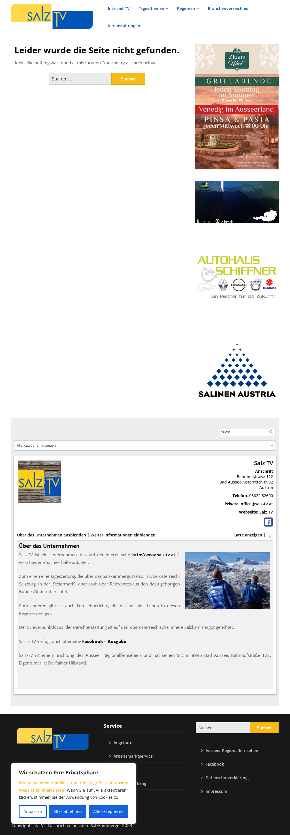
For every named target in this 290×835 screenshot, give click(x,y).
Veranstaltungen (124, 25)
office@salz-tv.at (257, 503)
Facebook (215, 764)
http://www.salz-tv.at (153, 554)
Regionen (186, 8)
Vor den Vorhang (130, 783)
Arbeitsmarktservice (133, 756)
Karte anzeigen (247, 535)
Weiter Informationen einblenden (123, 535)
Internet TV (119, 8)
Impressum (216, 791)
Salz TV (266, 512)
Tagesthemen (151, 8)
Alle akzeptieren (108, 811)
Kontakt (121, 797)
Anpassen (33, 811)
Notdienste (124, 769)
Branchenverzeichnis (228, 8)
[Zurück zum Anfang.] (270, 535)
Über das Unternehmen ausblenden (51, 535)
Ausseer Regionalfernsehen (232, 750)
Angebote (123, 742)
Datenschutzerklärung (227, 777)
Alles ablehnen (68, 811)
